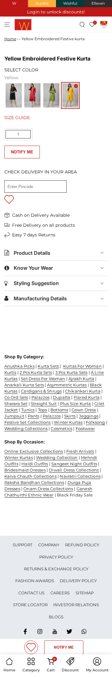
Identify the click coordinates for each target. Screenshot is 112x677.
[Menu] (7, 24)
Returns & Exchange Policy (56, 568)
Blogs (56, 616)
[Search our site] (82, 24)
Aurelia (42, 3)
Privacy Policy (56, 556)
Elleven (98, 3)
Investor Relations (76, 604)
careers (60, 592)
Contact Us (31, 592)
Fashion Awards (34, 580)
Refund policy (82, 544)
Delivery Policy (78, 580)
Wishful (70, 3)
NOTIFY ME (22, 152)
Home (10, 38)
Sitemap (85, 592)
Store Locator (30, 604)
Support (22, 544)
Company (48, 544)
